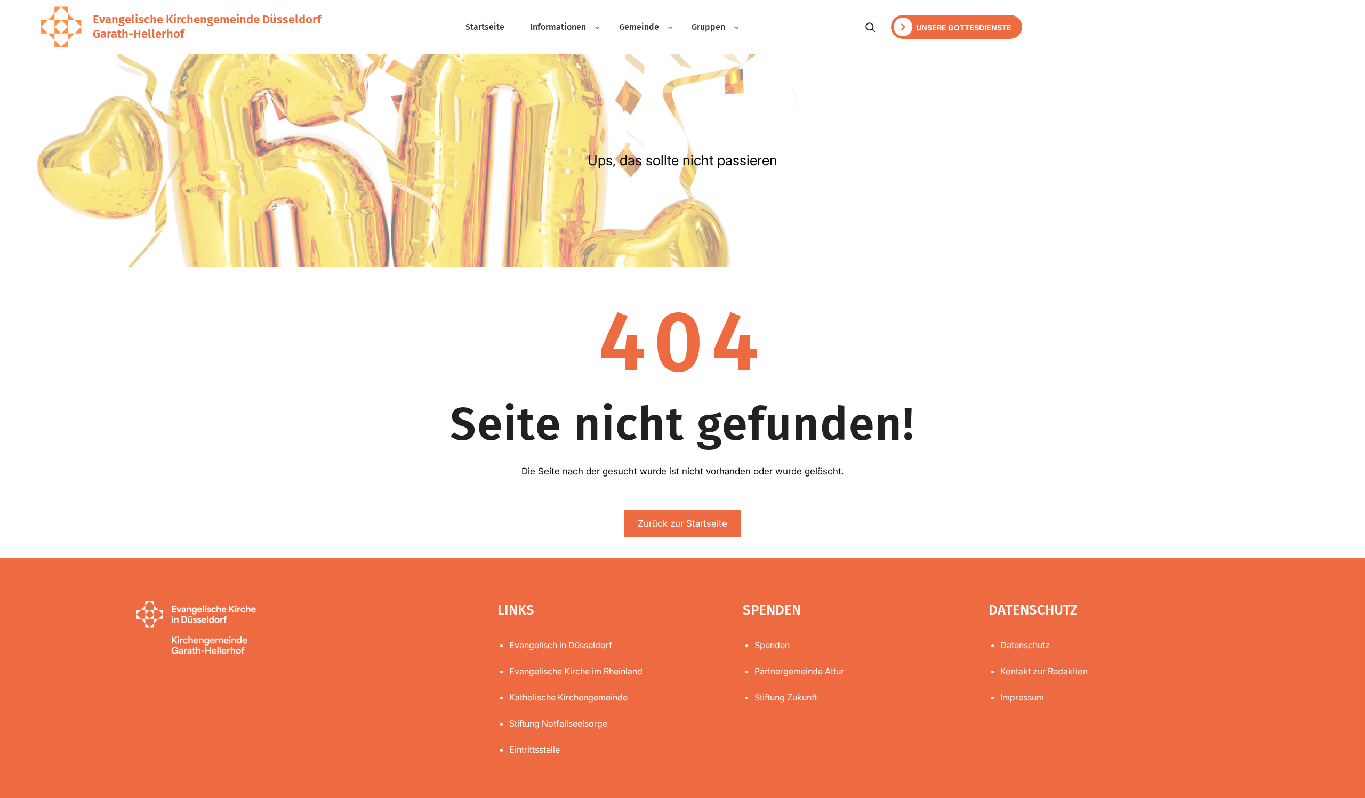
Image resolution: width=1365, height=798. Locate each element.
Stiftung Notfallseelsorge (558, 723)
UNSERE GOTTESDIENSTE (962, 27)
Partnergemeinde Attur (799, 671)
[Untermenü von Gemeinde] (670, 27)
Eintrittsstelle (534, 749)
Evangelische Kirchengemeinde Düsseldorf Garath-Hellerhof (207, 26)
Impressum (1022, 697)
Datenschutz (1025, 645)
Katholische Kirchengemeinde (568, 697)
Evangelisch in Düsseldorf (560, 645)
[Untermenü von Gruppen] (736, 27)
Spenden (772, 645)
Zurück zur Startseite (682, 523)
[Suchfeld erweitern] (870, 27)
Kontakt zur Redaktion (1044, 671)
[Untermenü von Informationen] (597, 27)
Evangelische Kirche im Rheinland (576, 671)
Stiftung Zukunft (785, 697)
